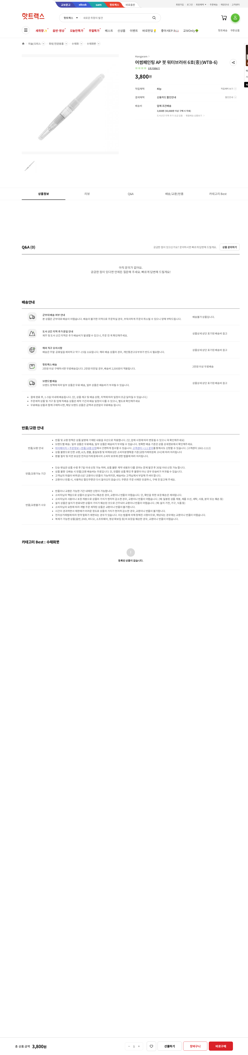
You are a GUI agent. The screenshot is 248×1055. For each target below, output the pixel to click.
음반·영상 (58, 30)
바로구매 (221, 1046)
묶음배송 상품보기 (194, 115)
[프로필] (235, 17)
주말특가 (94, 30)
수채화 (75, 43)
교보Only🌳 (191, 30)
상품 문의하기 (229, 247)
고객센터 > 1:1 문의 (143, 448)
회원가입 (180, 4)
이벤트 (134, 30)
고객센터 (236, 4)
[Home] (23, 43)
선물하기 (169, 1046)
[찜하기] (151, 1046)
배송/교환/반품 (174, 193)
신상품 (121, 30)
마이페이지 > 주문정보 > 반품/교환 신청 (76, 448)
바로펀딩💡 (149, 30)
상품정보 (43, 193)
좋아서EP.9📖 (170, 30)
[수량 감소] (129, 1046)
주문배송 (214, 4)
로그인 (190, 4)
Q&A (131, 193)
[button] (233, 62)
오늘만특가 (76, 30)
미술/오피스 (34, 43)
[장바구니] (224, 18)
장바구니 (195, 1046)
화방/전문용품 (56, 43)
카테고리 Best (218, 193)
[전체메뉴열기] (26, 30)
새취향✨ (41, 30)
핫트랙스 (68, 18)
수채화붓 (91, 43)
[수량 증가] (139, 1046)
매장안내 (225, 4)
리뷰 (87, 193)
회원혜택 (200, 4)
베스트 (109, 30)
